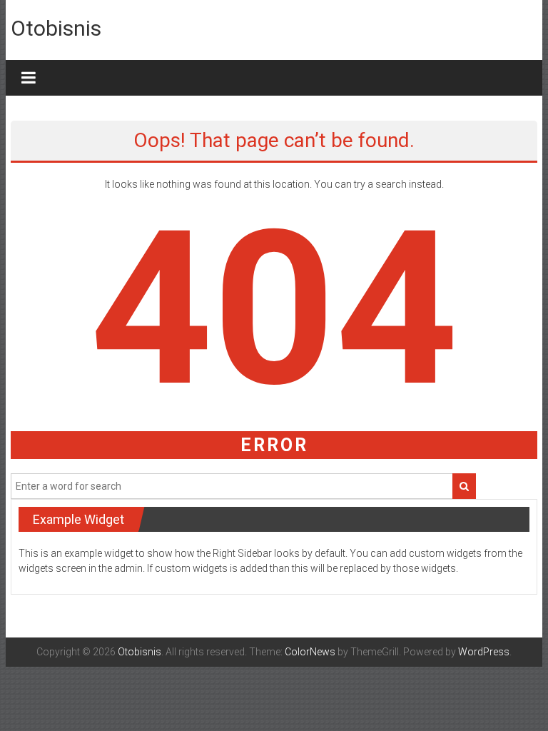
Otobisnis (56, 28)
